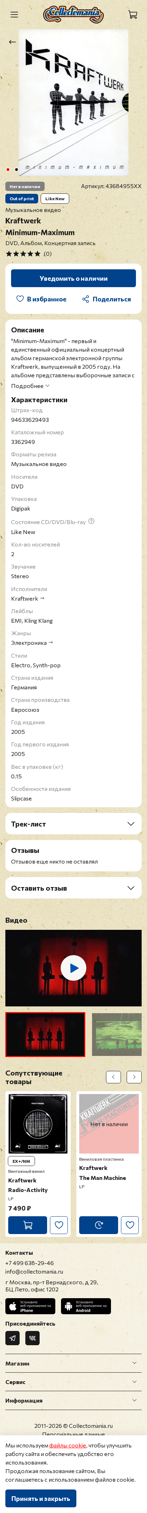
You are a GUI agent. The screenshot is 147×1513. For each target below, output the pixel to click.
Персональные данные (73, 1434)
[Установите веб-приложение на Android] (86, 1306)
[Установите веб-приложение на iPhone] (30, 1306)
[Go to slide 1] (8, 169)
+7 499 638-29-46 (29, 1262)
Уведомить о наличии (74, 278)
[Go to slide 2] (16, 169)
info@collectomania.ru (34, 1271)
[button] (45, 1034)
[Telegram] (12, 1338)
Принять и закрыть (40, 1498)
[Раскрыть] (134, 1363)
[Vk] (32, 1338)
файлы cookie (67, 1445)
